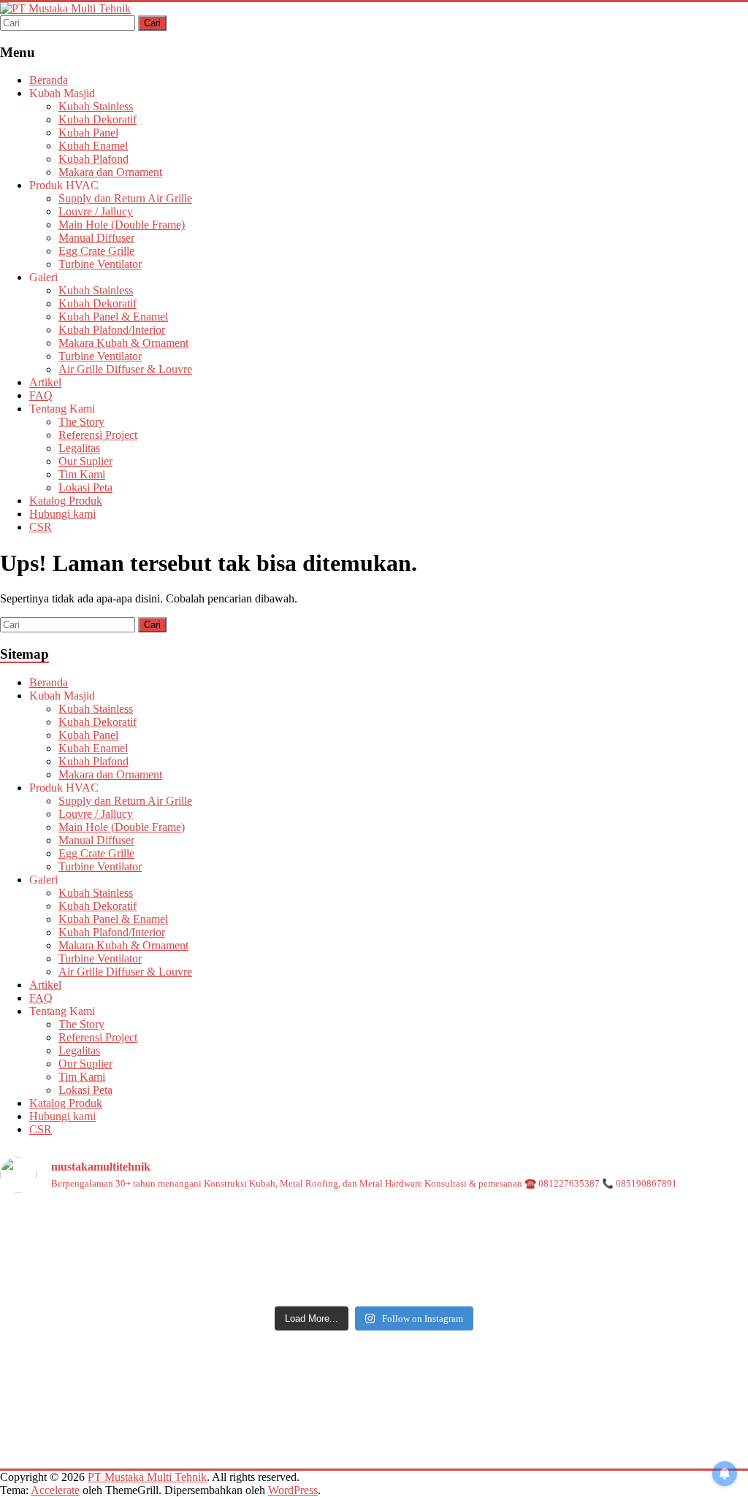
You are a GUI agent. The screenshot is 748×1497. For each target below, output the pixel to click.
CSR (40, 527)
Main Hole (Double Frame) (121, 224)
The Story (81, 422)
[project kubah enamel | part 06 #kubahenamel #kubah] (625, 1230)
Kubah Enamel (93, 145)
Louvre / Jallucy (95, 211)
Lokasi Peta (85, 487)
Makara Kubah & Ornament (123, 343)
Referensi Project (97, 435)
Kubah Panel (88, 132)
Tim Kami (81, 474)
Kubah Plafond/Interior (111, 329)
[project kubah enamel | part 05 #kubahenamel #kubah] (123, 1274)
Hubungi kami (62, 514)
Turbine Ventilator (100, 264)
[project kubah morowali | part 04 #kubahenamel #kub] (374, 1274)
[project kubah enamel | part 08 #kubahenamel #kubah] (123, 1230)
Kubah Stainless (95, 106)
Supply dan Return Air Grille (125, 198)
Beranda (48, 80)
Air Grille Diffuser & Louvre (125, 369)
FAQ (41, 395)
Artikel (45, 382)
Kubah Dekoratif (97, 119)
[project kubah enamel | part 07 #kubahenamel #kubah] (374, 1230)
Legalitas (79, 448)
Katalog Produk (65, 500)
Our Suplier (85, 461)
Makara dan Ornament (110, 172)
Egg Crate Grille (96, 251)
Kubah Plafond (93, 159)
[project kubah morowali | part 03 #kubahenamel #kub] (625, 1274)
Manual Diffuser (96, 237)
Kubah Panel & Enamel (113, 316)
